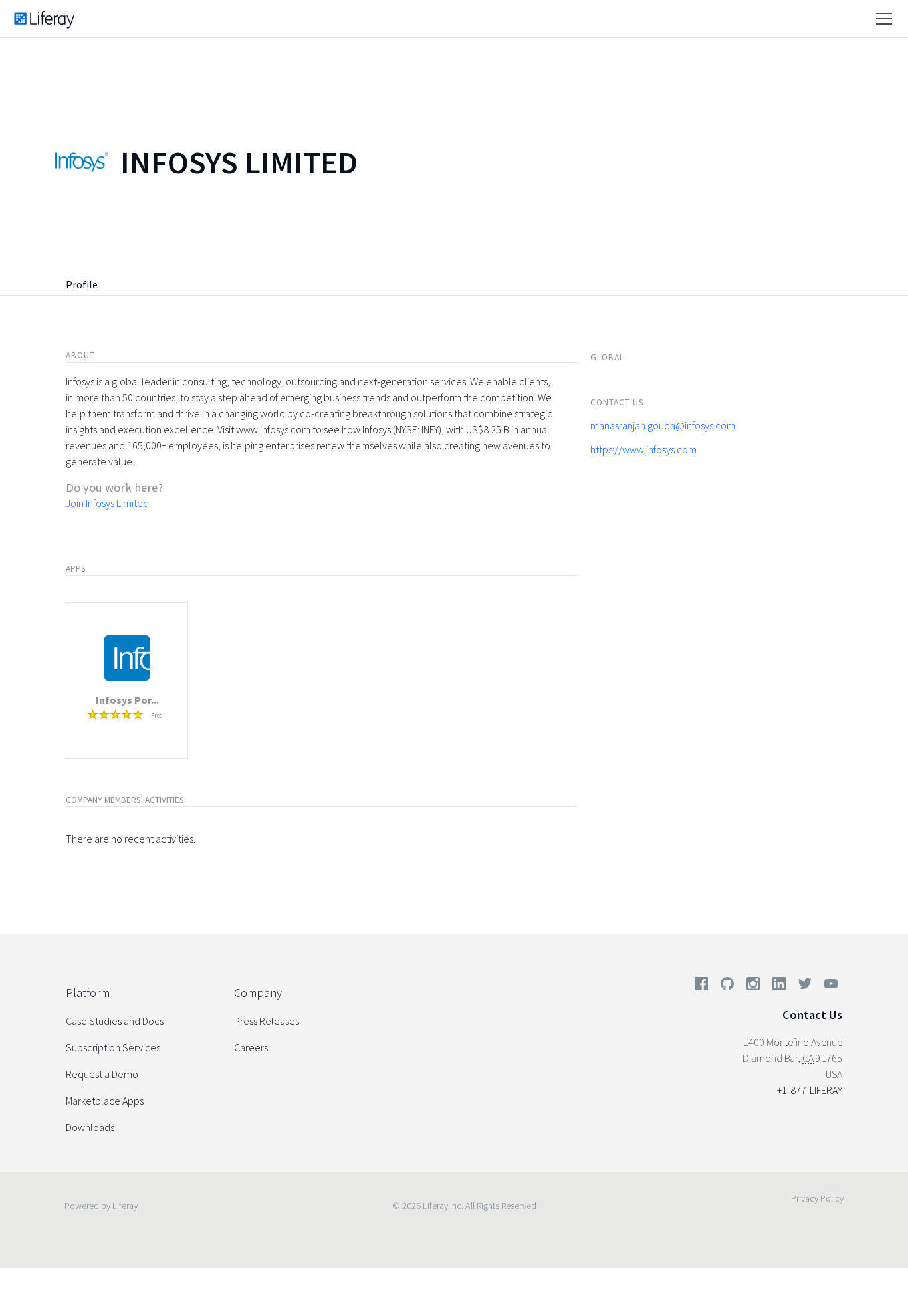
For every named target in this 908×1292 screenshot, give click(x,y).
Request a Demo (102, 1074)
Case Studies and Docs (115, 1020)
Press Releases (266, 1020)
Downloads (90, 1127)
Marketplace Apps (105, 1100)
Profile (82, 284)
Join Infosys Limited (107, 503)
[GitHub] (727, 986)
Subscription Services (113, 1047)
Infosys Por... (127, 699)
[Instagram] (753, 986)
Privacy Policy (817, 1198)
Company (258, 992)
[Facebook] (701, 986)
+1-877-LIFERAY (809, 1090)
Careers (251, 1047)
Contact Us (812, 1014)
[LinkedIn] (779, 986)
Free (156, 715)
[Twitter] (805, 986)
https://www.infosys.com (643, 449)
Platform (88, 992)
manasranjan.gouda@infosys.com (662, 425)
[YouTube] (828, 986)
